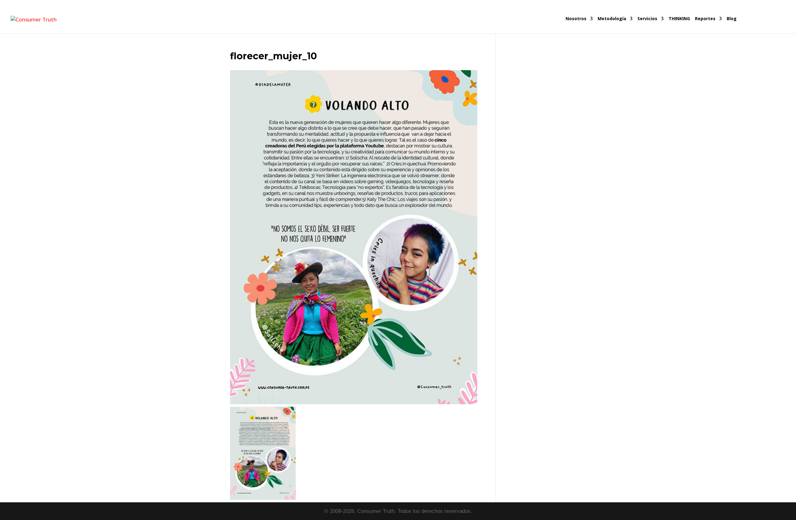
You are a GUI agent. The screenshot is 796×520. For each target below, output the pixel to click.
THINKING (679, 18)
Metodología (612, 18)
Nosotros (576, 18)
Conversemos (762, 25)
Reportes (705, 18)
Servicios (647, 18)
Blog (732, 18)
